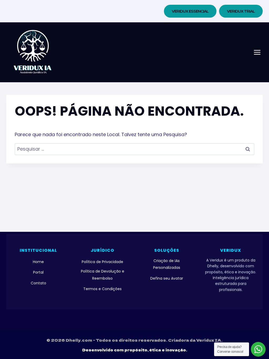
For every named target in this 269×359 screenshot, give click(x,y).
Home (38, 261)
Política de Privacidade (102, 261)
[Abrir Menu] (257, 52)
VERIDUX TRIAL (241, 11)
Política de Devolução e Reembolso (102, 275)
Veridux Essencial (190, 11)
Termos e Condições (102, 288)
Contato (38, 283)
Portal (38, 272)
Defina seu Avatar (166, 278)
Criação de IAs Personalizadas (166, 264)
